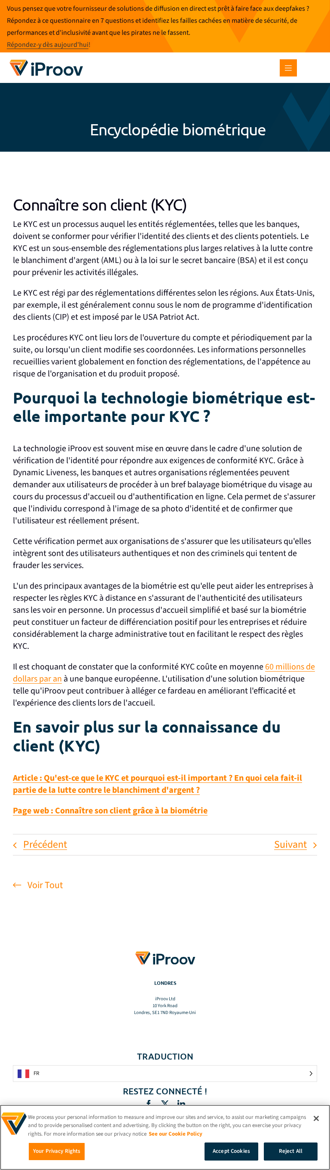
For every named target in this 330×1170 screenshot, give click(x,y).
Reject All (290, 1151)
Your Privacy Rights (56, 1151)
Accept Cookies (231, 1151)
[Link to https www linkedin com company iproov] (181, 1104)
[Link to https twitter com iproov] (165, 1104)
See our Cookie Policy (175, 1134)
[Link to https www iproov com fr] (46, 61)
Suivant (290, 844)
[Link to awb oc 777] (288, 67)
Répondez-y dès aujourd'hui (48, 44)
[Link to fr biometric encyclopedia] (165, 129)
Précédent (45, 844)
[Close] (316, 1118)
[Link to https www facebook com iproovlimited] (149, 1104)
